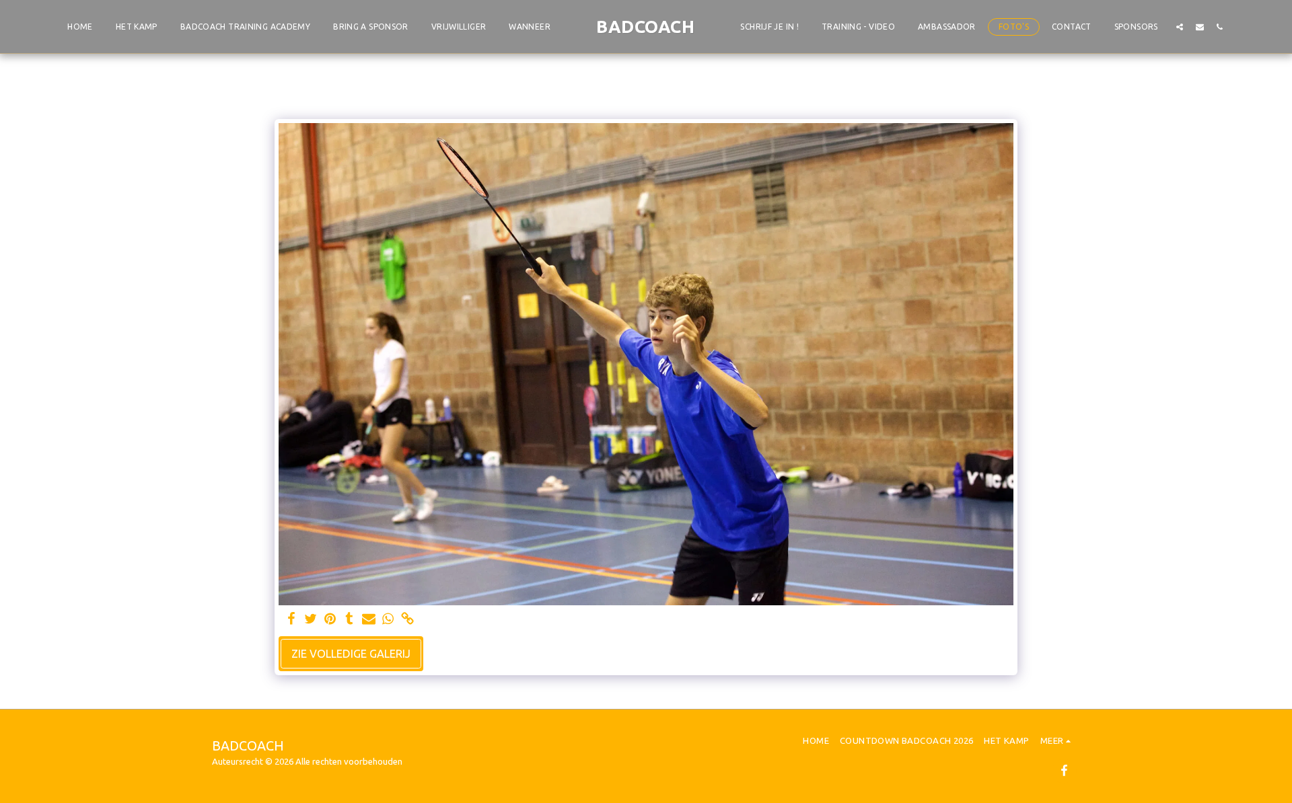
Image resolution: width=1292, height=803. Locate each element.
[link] (407, 619)
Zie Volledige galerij (350, 654)
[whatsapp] (389, 619)
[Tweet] (310, 619)
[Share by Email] (369, 619)
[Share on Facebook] (291, 619)
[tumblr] (350, 619)
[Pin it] (330, 619)
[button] (1179, 26)
